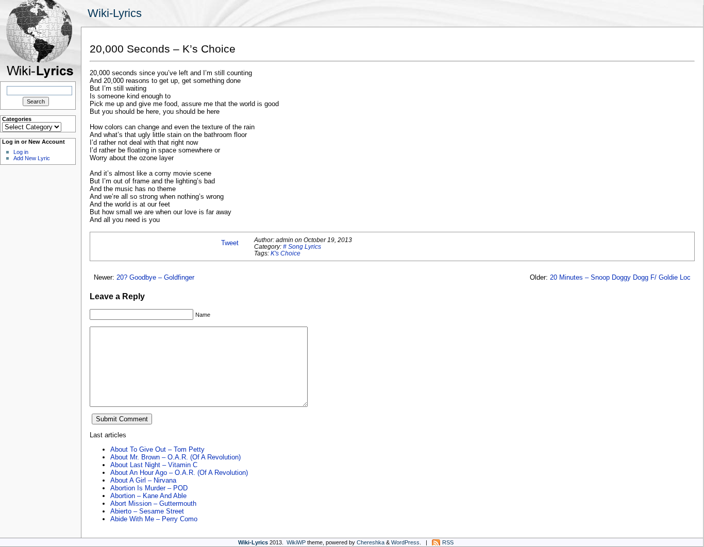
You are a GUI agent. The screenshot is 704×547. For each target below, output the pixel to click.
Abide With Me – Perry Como (153, 519)
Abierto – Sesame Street (147, 511)
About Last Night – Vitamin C (153, 465)
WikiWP (296, 542)
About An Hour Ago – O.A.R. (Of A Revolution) (179, 472)
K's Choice (285, 253)
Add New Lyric (31, 158)
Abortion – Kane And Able (148, 496)
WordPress (405, 542)
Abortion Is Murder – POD (149, 488)
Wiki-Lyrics (115, 13)
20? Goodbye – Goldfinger (155, 277)
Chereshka (370, 542)
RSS (448, 542)
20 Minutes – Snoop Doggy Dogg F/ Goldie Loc (620, 277)
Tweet (230, 243)
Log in (20, 152)
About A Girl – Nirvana (143, 480)
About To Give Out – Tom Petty (157, 449)
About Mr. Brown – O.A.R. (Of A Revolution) (175, 457)
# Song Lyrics (302, 246)
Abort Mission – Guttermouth (153, 503)
